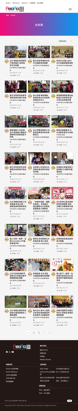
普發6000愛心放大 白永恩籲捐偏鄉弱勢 (64, 61)
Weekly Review (45, 359)
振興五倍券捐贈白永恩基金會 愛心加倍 (41, 239)
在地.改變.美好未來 (62, 377)
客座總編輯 (10, 381)
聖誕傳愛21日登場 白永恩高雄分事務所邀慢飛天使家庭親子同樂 (18, 133)
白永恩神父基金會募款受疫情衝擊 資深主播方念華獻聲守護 (64, 203)
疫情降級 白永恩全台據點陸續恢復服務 (41, 274)
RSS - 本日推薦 (44, 393)
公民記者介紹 (10, 378)
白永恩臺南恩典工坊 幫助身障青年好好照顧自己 (41, 132)
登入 (9, 3)
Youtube (13, 352)
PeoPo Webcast (11, 372)
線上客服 (40, 3)
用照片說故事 (44, 381)
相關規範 (43, 353)
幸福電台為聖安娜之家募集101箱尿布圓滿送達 (64, 169)
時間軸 (42, 356)
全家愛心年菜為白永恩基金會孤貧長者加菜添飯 (41, 169)
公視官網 (32, 3)
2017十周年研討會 (62, 372)
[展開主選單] (70, 9)
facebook (7, 352)
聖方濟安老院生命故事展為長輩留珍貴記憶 (18, 169)
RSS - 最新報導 (44, 390)
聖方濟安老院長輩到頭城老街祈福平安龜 (18, 96)
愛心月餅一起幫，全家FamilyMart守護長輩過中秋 (18, 240)
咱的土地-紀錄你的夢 (47, 377)
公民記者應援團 (11, 375)
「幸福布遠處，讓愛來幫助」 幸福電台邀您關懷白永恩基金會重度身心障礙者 (41, 205)
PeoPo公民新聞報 (12, 369)
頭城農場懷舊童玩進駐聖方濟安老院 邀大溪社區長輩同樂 (64, 97)
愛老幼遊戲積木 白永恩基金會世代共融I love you (64, 132)
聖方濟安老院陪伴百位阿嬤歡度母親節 (41, 61)
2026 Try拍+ (44, 369)
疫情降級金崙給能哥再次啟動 (64, 239)
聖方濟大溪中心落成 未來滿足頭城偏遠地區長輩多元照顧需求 (41, 312)
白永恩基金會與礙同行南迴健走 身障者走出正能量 (18, 62)
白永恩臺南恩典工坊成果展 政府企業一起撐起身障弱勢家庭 (18, 203)
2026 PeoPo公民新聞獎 (47, 373)
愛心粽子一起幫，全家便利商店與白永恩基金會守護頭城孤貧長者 (64, 276)
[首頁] (15, 9)
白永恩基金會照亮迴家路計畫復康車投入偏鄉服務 (18, 312)
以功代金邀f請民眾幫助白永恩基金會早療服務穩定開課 (18, 275)
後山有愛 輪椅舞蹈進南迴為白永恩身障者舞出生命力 (41, 97)
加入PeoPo (16, 3)
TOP (69, 401)
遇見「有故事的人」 (63, 381)
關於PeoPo (44, 350)
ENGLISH (24, 3)
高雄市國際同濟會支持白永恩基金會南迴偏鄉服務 (64, 312)
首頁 (7, 15)
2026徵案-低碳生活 (62, 369)
